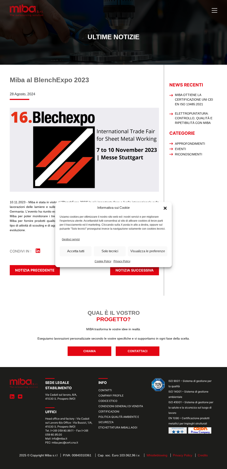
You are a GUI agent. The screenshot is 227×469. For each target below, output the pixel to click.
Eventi (180, 149)
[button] (165, 208)
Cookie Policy (103, 261)
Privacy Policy (122, 261)
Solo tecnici (110, 251)
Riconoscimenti (188, 154)
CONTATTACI (137, 351)
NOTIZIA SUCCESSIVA (134, 270)
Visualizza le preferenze (147, 251)
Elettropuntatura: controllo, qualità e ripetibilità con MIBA (193, 118)
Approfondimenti (190, 143)
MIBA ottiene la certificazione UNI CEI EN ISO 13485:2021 (194, 99)
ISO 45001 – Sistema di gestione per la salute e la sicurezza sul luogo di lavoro (190, 407)
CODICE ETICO (107, 401)
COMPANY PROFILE (110, 395)
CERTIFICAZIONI (108, 411)
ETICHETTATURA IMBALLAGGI (117, 427)
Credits (203, 455)
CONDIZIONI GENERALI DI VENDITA (120, 406)
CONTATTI (105, 390)
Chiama (89, 351)
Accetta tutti (75, 251)
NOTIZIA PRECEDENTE (35, 270)
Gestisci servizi (71, 239)
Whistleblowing (157, 455)
